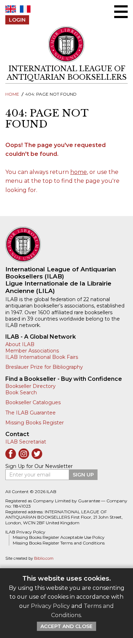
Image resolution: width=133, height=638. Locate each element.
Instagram (23, 453)
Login (17, 20)
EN (10, 9)
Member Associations (32, 351)
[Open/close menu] (121, 11)
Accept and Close (66, 626)
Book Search (21, 392)
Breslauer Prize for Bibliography (44, 367)
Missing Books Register (34, 422)
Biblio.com (44, 558)
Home (12, 94)
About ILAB (19, 344)
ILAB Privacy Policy (25, 532)
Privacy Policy (50, 606)
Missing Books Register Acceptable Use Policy (59, 537)
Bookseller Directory (30, 386)
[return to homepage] (66, 244)
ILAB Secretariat (25, 442)
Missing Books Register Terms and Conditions (59, 543)
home (78, 172)
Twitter (37, 453)
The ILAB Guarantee (30, 413)
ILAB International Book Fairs (41, 357)
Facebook (10, 453)
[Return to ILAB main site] (66, 44)
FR (25, 9)
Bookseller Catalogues (33, 402)
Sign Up (83, 475)
